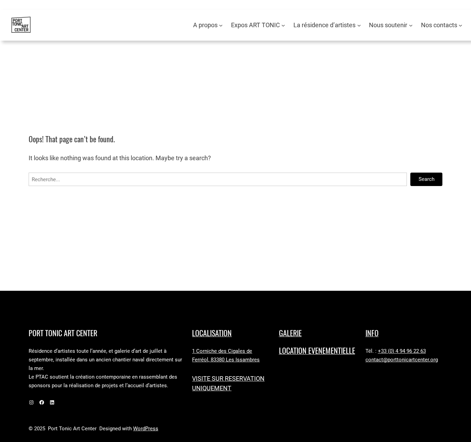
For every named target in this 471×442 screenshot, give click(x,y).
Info (372, 333)
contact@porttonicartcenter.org (401, 360)
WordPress (145, 428)
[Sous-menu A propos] (221, 25)
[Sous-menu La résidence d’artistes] (359, 25)
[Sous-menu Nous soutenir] (411, 25)
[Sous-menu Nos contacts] (460, 25)
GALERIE (290, 333)
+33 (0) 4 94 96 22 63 (402, 351)
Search (426, 179)
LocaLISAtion (212, 333)
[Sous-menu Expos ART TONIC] (283, 25)
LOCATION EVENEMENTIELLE (317, 351)
